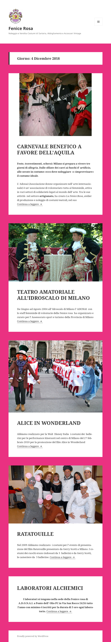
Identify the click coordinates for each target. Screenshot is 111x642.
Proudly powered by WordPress (32, 636)
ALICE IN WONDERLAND (49, 422)
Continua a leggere (30, 204)
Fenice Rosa (21, 28)
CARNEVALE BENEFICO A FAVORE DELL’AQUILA (49, 149)
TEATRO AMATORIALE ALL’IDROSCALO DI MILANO (53, 294)
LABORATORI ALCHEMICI (50, 588)
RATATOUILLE (35, 533)
